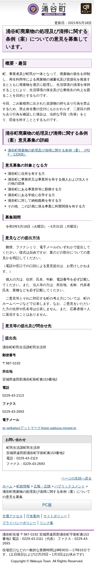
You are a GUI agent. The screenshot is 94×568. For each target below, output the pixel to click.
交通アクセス (12, 516)
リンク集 (46, 523)
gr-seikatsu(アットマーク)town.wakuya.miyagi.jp (39, 428)
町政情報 (23, 486)
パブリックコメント (69, 486)
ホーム (7, 486)
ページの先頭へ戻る (76, 478)
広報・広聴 (42, 486)
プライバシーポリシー (19, 523)
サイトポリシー (55, 516)
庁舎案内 (33, 516)
